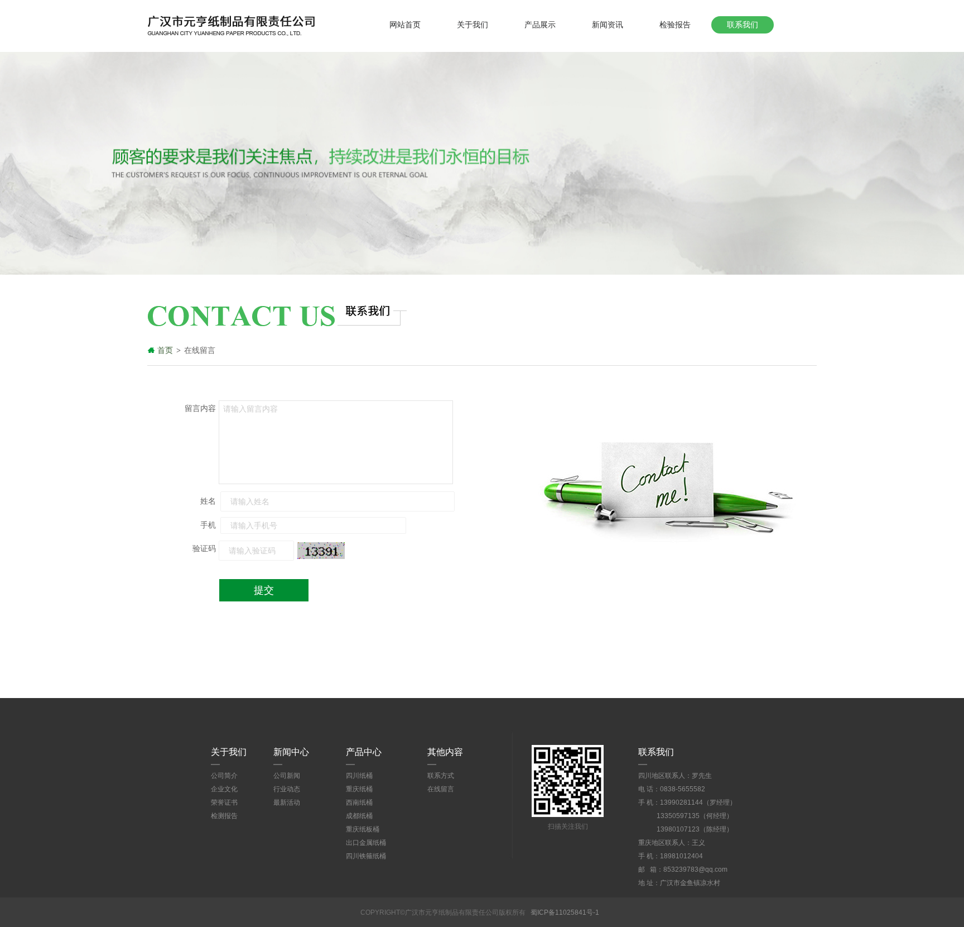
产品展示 (540, 24)
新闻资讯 (607, 24)
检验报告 (675, 24)
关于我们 (472, 24)
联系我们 (742, 24)
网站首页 (405, 24)
